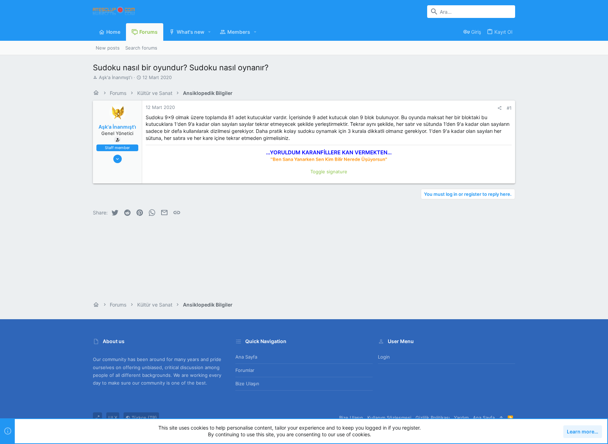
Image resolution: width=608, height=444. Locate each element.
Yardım (461, 417)
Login (384, 357)
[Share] (499, 108)
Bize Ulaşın (247, 383)
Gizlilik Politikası (433, 417)
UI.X (112, 417)
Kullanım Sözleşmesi (389, 417)
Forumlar (244, 370)
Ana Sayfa (246, 357)
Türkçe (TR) (143, 417)
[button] (209, 32)
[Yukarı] (501, 417)
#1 (509, 108)
